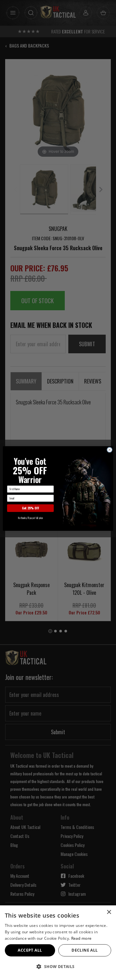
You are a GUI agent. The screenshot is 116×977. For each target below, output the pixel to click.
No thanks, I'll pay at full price (30, 518)
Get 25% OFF (30, 508)
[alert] (58, 941)
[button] (58, 966)
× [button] (108, 912)
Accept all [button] (30, 950)
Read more (81, 938)
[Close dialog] (109, 449)
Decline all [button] (85, 950)
